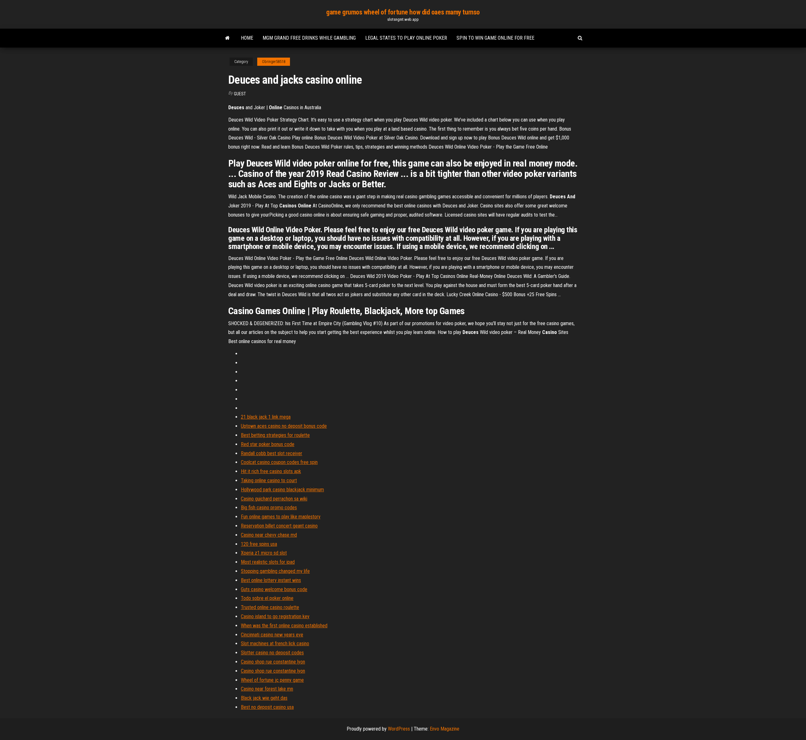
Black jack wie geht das (264, 698)
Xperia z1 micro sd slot (264, 553)
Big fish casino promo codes (269, 508)
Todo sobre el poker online (267, 598)
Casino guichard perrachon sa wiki (274, 499)
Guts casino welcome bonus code (274, 589)
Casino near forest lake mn (267, 689)
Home (247, 38)
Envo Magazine (444, 729)
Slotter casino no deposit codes (272, 653)
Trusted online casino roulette (270, 607)
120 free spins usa (259, 544)
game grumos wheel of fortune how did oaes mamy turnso (403, 12)
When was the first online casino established (284, 626)
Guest (240, 93)
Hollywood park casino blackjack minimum (282, 490)
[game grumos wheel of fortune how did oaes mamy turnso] (227, 38)
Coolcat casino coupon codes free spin (279, 462)
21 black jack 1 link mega (266, 417)
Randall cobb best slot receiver (271, 453)
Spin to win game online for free (495, 38)
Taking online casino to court (269, 480)
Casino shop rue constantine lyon (273, 662)
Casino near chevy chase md (269, 535)
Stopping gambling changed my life (275, 571)
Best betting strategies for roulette (275, 435)
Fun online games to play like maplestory (281, 517)
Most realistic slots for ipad (268, 562)
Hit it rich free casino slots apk (271, 471)
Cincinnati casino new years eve (272, 635)
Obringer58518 (273, 61)
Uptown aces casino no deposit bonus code (284, 426)
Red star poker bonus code (267, 444)
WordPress (399, 729)
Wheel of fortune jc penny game (272, 680)
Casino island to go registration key (275, 616)
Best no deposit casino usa (267, 707)
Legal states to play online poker (406, 38)
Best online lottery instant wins (271, 580)
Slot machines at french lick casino (275, 644)
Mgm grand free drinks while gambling (309, 38)
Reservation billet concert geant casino (279, 526)
